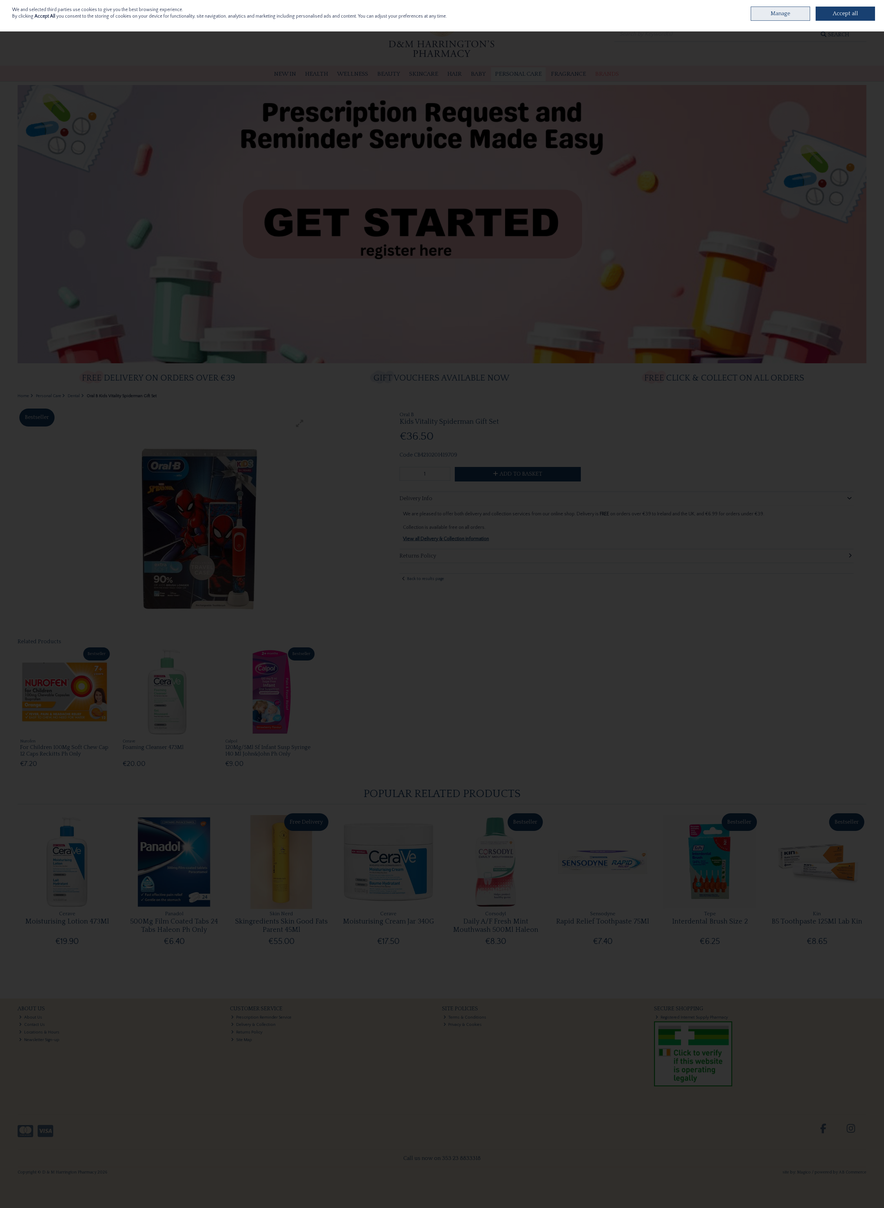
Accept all (845, 13)
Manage (780, 13)
